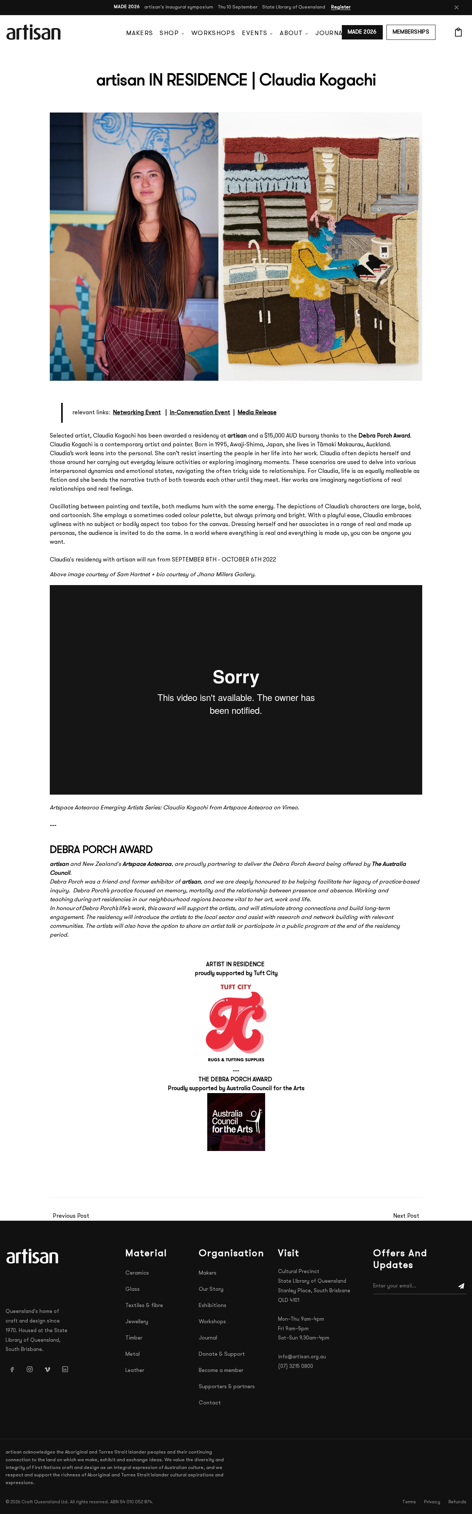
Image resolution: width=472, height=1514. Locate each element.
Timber (133, 1338)
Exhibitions (212, 1306)
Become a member (221, 1370)
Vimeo (290, 808)
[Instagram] (29, 1369)
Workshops (213, 33)
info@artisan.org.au (302, 1357)
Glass (132, 1289)
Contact (210, 1403)
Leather (134, 1370)
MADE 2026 (362, 32)
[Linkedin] (65, 1369)
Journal (330, 33)
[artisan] (33, 1256)
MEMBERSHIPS (411, 32)
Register (341, 7)
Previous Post (71, 1216)
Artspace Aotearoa (247, 808)
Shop (169, 33)
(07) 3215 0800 (295, 1366)
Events (254, 33)
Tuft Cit (264, 974)
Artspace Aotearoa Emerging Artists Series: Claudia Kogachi (129, 808)
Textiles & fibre (144, 1306)
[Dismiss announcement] (456, 7)
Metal (132, 1354)
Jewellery (136, 1322)
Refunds (457, 1502)
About (291, 33)
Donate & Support (222, 1354)
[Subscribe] (461, 1286)
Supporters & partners (227, 1387)
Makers (139, 33)
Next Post (406, 1216)
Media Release (257, 413)
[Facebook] (12, 1369)
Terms (409, 1502)
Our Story (211, 1289)
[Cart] (458, 32)
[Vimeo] (47, 1369)
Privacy (432, 1502)
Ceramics (137, 1273)
